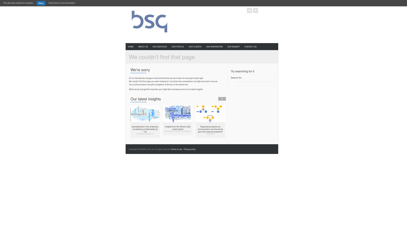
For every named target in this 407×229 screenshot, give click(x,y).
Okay (40, 3)
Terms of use (176, 149)
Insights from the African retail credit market (176, 127)
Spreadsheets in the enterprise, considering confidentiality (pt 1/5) (143, 129)
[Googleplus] (261, 10)
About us (143, 46)
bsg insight (167, 131)
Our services (159, 46)
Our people (178, 46)
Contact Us (250, 46)
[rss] (273, 10)
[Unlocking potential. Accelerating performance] (150, 21)
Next (224, 99)
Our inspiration (214, 46)
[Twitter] (249, 10)
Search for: (236, 77)
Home (131, 46)
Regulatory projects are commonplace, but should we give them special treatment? (208, 129)
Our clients (195, 46)
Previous (220, 99)
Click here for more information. (62, 2)
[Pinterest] (255, 10)
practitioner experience (143, 134)
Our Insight (233, 46)
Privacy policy (190, 149)
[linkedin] (267, 10)
